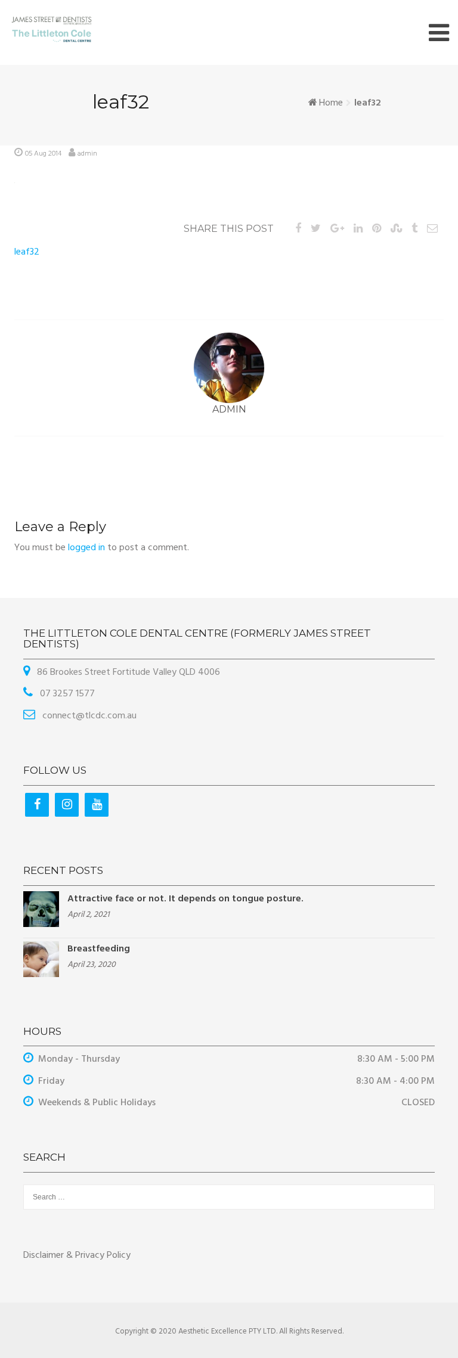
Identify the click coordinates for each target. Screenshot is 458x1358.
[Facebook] (37, 805)
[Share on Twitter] (316, 229)
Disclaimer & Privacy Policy (77, 1255)
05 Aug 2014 (43, 154)
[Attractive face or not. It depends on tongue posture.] (41, 909)
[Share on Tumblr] (414, 229)
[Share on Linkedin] (358, 229)
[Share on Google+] (337, 229)
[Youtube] (97, 805)
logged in (86, 548)
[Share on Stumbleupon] (396, 229)
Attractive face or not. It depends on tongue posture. (185, 899)
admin (87, 154)
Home (331, 103)
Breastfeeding (98, 949)
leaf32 (26, 252)
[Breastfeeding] (41, 959)
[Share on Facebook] (298, 229)
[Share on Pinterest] (376, 229)
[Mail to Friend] (432, 229)
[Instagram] (67, 805)
